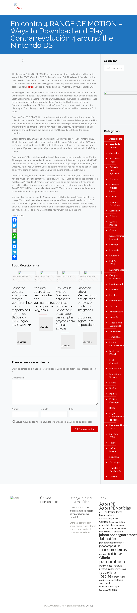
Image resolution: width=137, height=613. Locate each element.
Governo (113, 306)
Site (71, 409)
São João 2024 (113, 435)
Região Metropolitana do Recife (116, 416)
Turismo (113, 476)
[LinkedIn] (55, 241)
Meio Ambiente (114, 361)
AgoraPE (107, 503)
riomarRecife (118, 576)
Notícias (113, 388)
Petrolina (104, 565)
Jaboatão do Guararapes (115, 324)
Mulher (112, 382)
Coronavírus (115, 210)
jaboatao (118, 531)
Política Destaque (114, 401)
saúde (108, 583)
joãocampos (107, 546)
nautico (102, 554)
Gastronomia (115, 300)
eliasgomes (104, 528)
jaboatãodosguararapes (111, 542)
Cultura (113, 216)
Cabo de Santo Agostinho (114, 170)
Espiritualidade (116, 284)
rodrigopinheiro (106, 580)
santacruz (118, 580)
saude (102, 583)
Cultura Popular (113, 223)
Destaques (114, 244)
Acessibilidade (116, 138)
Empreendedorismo (116, 269)
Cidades (113, 196)
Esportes (113, 289)
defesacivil (104, 525)
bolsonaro (104, 515)
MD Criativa (87, 605)
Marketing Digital (114, 353)
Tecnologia (114, 462)
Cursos (112, 230)
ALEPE (101, 512)
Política (113, 393)
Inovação (113, 317)
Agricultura (114, 153)
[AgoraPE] (18, 7)
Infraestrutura (116, 311)
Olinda (104, 557)
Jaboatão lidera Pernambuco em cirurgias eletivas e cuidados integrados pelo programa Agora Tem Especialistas (87, 306)
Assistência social (114, 160)
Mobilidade (115, 368)
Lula (117, 545)
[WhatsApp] (55, 236)
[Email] (55, 230)
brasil (111, 515)
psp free (30, 86)
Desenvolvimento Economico (116, 237)
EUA (101, 531)
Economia (114, 250)
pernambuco (112, 561)
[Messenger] (55, 246)
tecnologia (103, 590)
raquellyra (107, 572)
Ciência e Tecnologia (114, 203)
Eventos (113, 295)
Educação (114, 255)
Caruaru (103, 521)
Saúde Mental (112, 450)
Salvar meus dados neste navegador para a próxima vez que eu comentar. (54, 421)
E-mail (44, 409)
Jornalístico (115, 331)
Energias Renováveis (115, 277)
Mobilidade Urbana (115, 375)
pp (111, 566)
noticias (114, 553)
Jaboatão (107, 538)
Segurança (114, 457)
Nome (15, 409)
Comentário (19, 377)
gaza (106, 532)
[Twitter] (55, 225)
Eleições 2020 (113, 263)
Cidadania (113, 522)
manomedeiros (113, 549)
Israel (110, 532)
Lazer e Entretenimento (116, 344)
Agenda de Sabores (114, 146)
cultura (122, 522)
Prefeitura (117, 566)
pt (125, 569)
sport (118, 586)
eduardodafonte (116, 525)
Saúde (112, 442)
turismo (112, 589)
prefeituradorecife (109, 568)
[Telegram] (55, 252)
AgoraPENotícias (115, 507)
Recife (112, 408)
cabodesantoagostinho (108, 518)
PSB (122, 569)
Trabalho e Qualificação (115, 469)
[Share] (55, 257)
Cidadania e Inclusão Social (115, 187)
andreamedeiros (113, 512)
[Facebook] (55, 219)
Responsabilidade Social (116, 427)
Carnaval (113, 179)
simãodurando (106, 586)
